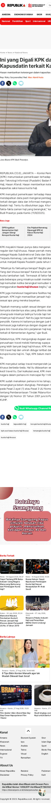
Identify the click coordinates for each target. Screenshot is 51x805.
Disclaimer (4, 775)
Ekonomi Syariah (23, 14)
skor (39, 14)
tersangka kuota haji (41, 431)
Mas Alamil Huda (35, 77)
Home (2, 52)
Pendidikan (17, 21)
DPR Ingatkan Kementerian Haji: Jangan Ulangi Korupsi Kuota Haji (10, 231)
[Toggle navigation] (3, 5)
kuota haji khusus (28, 286)
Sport (28, 21)
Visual (23, 753)
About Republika (7, 771)
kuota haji (5, 424)
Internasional (39, 21)
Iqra (22, 742)
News (10, 52)
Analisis (24, 746)
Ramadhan (25, 757)
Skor (44, 738)
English (45, 753)
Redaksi (24, 771)
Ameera (3, 738)
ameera (6, 14)
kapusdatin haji (20, 424)
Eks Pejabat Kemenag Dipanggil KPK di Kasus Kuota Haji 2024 (37, 231)
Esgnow (3, 753)
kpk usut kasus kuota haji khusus (15, 431)
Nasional (6, 21)
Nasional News (21, 52)
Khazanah (4, 742)
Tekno (23, 749)
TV (1, 757)
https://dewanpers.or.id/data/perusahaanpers (23, 790)
